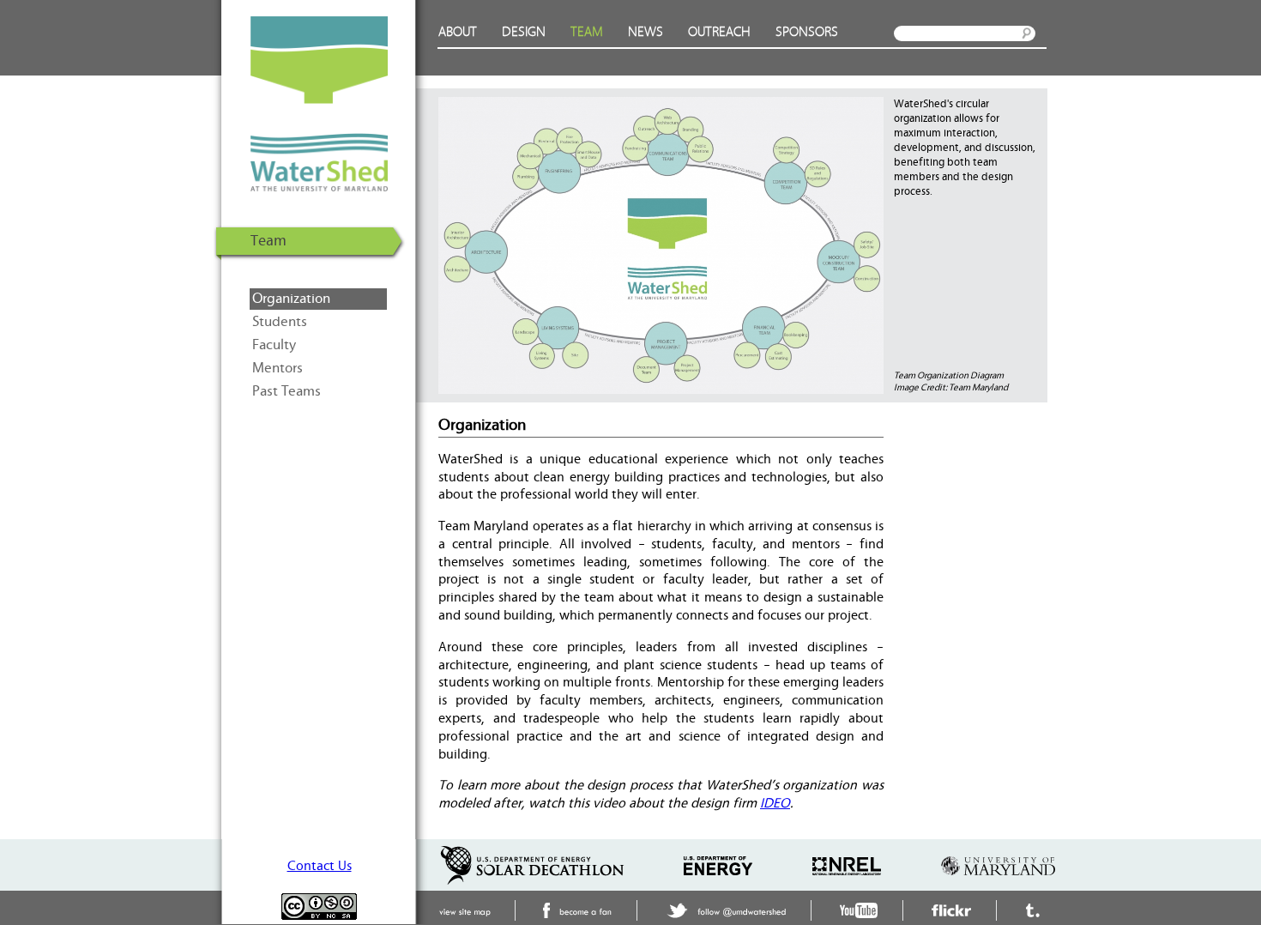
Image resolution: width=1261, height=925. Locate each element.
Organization (291, 298)
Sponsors (806, 32)
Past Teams (286, 391)
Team (586, 32)
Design (524, 32)
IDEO (775, 803)
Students (279, 321)
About (457, 32)
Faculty (274, 345)
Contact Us (319, 866)
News (645, 32)
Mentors (277, 368)
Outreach (719, 32)
